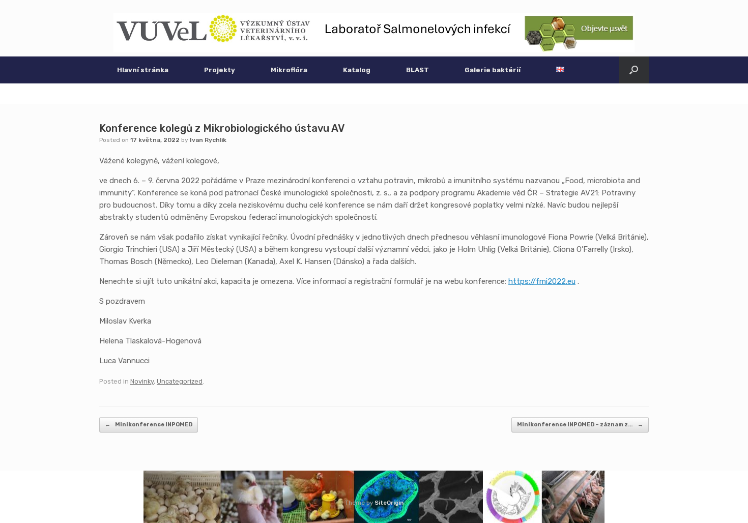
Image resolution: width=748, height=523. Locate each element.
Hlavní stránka (142, 70)
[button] (634, 69)
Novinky (142, 381)
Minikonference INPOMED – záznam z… (580, 424)
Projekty (219, 70)
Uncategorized (180, 381)
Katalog (356, 70)
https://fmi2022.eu (542, 281)
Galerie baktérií (493, 70)
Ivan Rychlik (208, 139)
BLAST (417, 70)
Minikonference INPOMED (148, 424)
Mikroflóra (289, 70)
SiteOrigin (389, 502)
